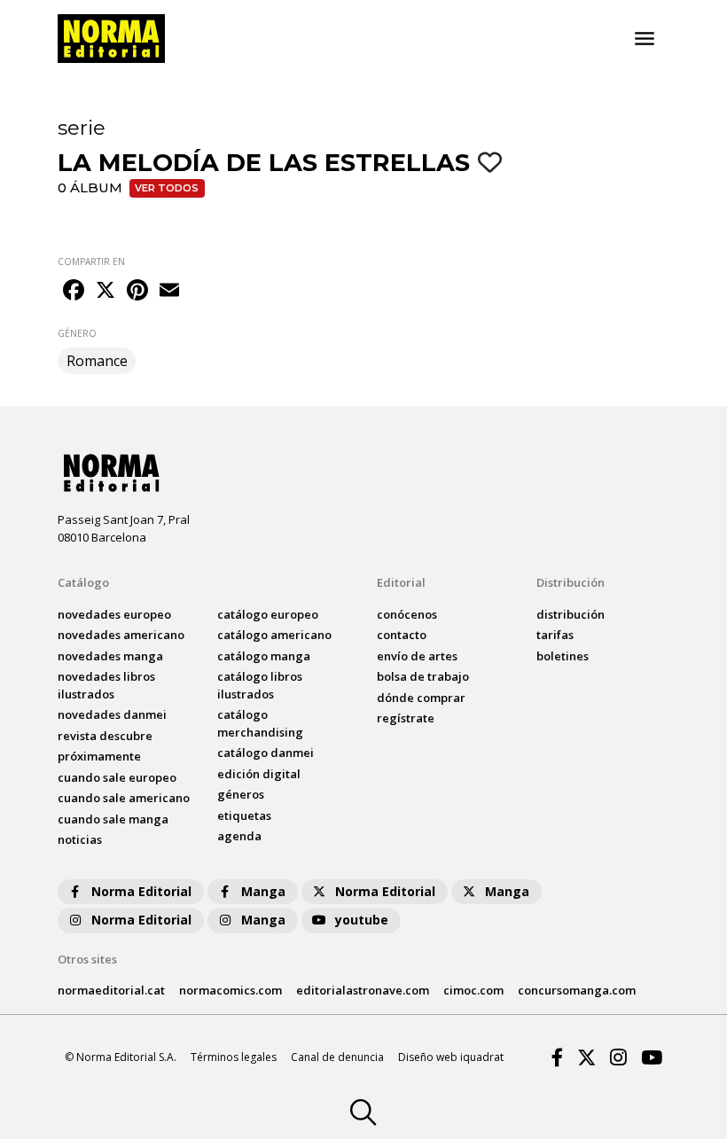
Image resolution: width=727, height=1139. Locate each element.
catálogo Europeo (267, 614)
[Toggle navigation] (644, 39)
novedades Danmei (112, 714)
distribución (570, 614)
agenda (239, 836)
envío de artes (417, 656)
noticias (80, 839)
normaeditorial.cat (111, 990)
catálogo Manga (263, 656)
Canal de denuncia (337, 1057)
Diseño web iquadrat (451, 1057)
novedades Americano (121, 635)
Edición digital (259, 774)
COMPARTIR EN (91, 261)
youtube (361, 919)
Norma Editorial (141, 891)
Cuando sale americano (124, 798)
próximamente (99, 756)
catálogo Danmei (265, 753)
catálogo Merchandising (260, 723)
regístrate (405, 718)
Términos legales (234, 1057)
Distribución (570, 582)
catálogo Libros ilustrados (259, 685)
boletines (562, 656)
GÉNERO (77, 333)
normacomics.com (230, 990)
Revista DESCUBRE (105, 736)
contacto (401, 635)
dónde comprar (421, 698)
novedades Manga (110, 656)
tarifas (555, 635)
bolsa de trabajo (423, 676)
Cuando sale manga (113, 819)
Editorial (401, 582)
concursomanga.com (577, 990)
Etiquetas (244, 815)
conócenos (407, 614)
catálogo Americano (274, 635)
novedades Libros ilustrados (106, 685)
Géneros (240, 794)
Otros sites (87, 959)
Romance (97, 361)
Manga (263, 891)
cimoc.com (473, 990)
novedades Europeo (114, 614)
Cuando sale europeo (117, 777)
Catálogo (83, 582)
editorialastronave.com (362, 990)
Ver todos (167, 188)
